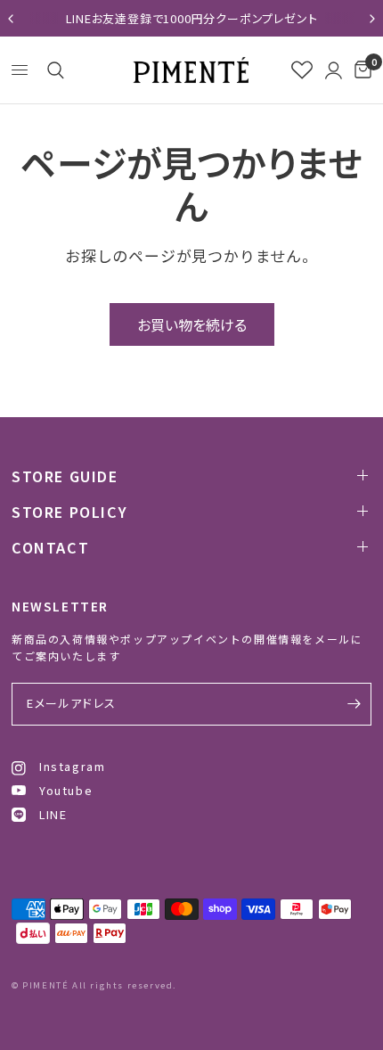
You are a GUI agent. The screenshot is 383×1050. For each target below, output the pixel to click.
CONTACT (50, 547)
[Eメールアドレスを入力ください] (353, 704)
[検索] (52, 70)
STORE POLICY (69, 511)
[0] (359, 70)
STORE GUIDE (65, 476)
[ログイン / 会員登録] (333, 70)
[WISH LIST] (302, 70)
